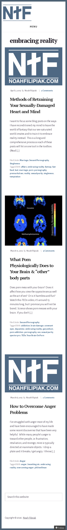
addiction (25, 326)
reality (27, 173)
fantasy (48, 167)
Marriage (24, 160)
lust (16, 170)
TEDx (23, 335)
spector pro (15, 335)
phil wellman (41, 468)
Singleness (15, 164)
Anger (23, 461)
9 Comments (49, 251)
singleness (49, 173)
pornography (40, 170)
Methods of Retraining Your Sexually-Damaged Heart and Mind (32, 105)
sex (38, 332)
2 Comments (47, 91)
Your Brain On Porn (35, 335)
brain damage (37, 326)
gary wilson (48, 329)
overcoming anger (25, 468)
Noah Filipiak (29, 518)
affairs (24, 167)
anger (24, 464)
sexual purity (37, 173)
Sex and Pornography (39, 160)
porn (31, 170)
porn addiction (16, 332)
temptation (15, 177)
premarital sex (16, 173)
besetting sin (34, 464)
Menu (33, 26)
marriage (23, 170)
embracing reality (36, 167)
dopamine (19, 329)
